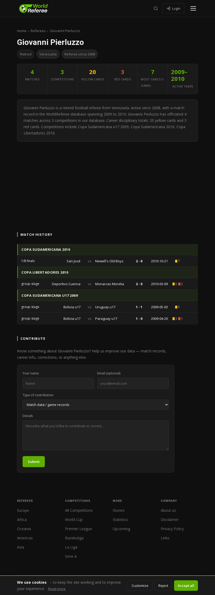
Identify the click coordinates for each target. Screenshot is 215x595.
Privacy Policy (172, 528)
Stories (119, 510)
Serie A (71, 556)
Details (28, 416)
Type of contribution (38, 395)
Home (21, 30)
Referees (38, 30)
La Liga (71, 547)
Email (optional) (109, 373)
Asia (20, 547)
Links (165, 537)
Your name (31, 373)
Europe (23, 510)
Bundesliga (74, 537)
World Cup (74, 519)
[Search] (155, 8)
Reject (163, 585)
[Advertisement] (107, 181)
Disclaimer (170, 519)
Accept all (186, 585)
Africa (22, 519)
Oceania (24, 528)
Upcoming (121, 528)
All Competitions (79, 510)
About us (168, 510)
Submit (34, 461)
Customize (140, 585)
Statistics (120, 519)
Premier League (78, 528)
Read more (57, 588)
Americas (25, 537)
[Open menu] (193, 8)
